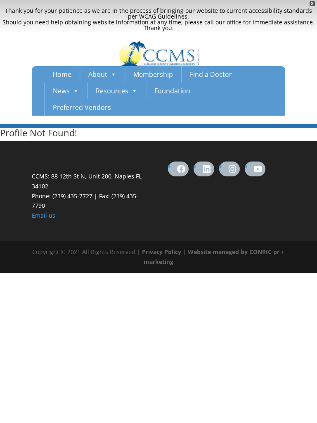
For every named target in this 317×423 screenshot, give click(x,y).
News (61, 90)
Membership (153, 74)
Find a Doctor (211, 74)
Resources (112, 90)
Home (61, 74)
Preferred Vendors (82, 107)
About (97, 74)
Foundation (172, 90)
